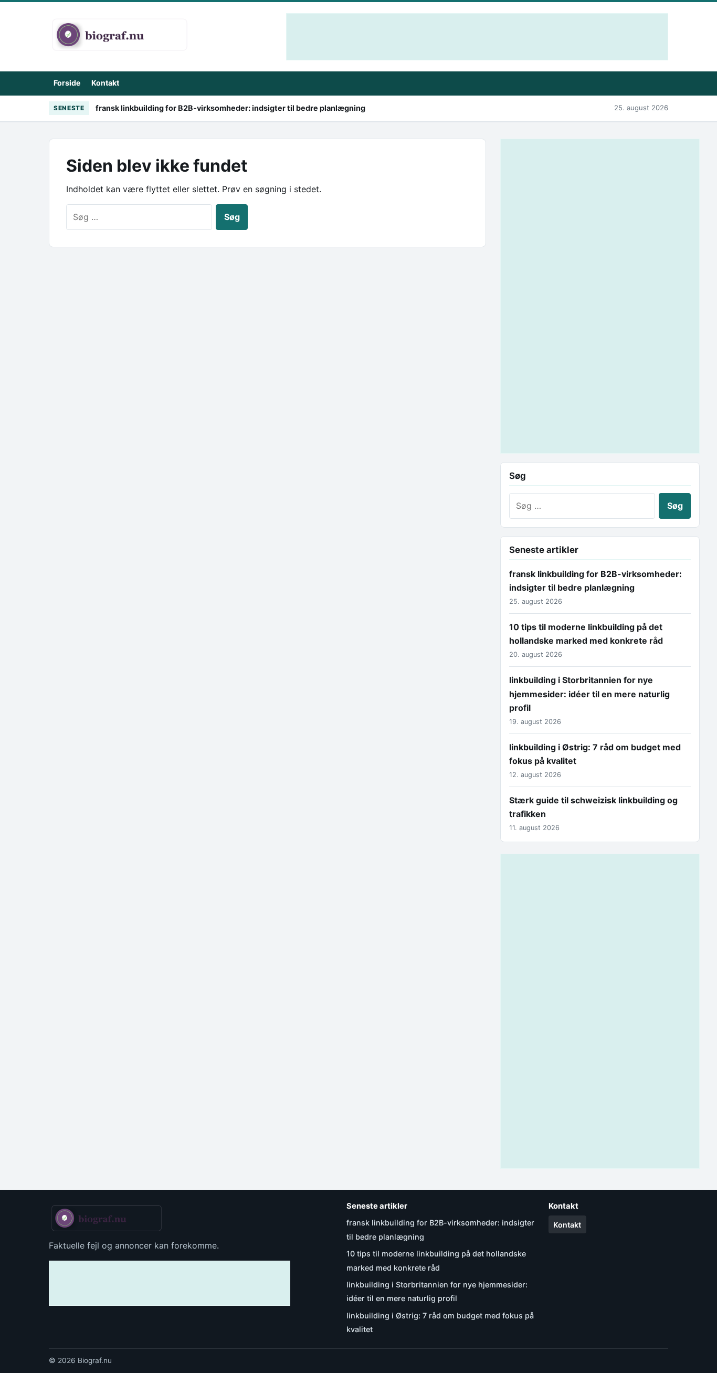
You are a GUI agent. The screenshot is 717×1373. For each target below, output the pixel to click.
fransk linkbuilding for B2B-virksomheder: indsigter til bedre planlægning (230, 107)
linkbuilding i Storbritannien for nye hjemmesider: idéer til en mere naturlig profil (589, 694)
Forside (67, 82)
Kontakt (105, 82)
